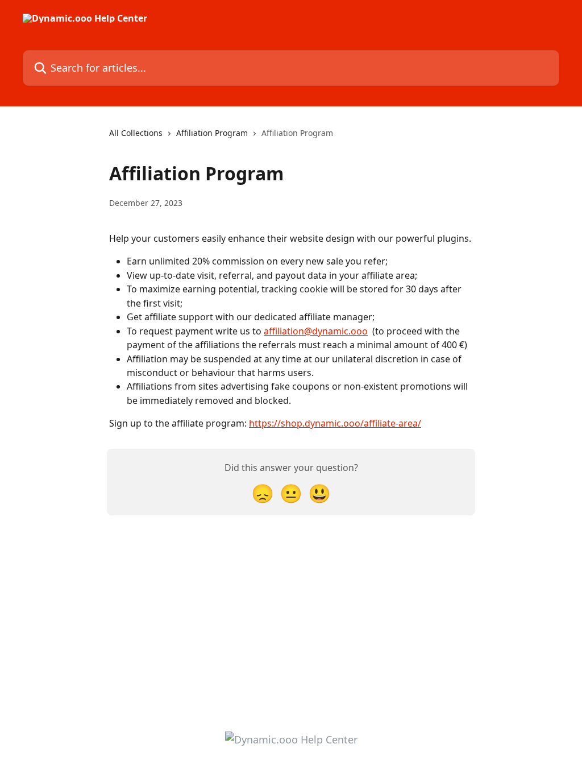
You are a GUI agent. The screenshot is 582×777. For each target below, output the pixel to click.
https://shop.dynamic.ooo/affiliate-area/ (335, 423)
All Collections (136, 132)
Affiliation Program (212, 132)
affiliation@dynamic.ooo (316, 331)
